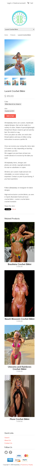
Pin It (14, 209)
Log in (9, 3)
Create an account (19, 3)
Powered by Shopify (27, 464)
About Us (7, 440)
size (5, 108)
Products (12, 35)
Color (6, 101)
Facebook (10, 452)
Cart (31, 3)
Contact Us (8, 443)
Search (6, 437)
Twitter (6, 452)
